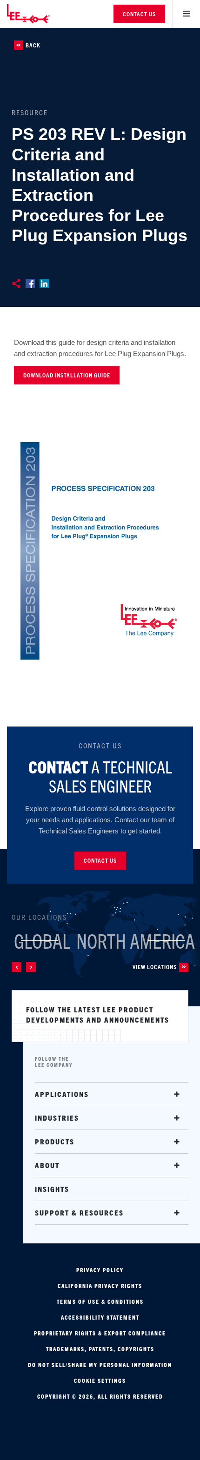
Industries (57, 1118)
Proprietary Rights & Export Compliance (100, 1333)
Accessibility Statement (100, 1317)
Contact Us (139, 14)
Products (54, 1141)
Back (33, 45)
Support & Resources (79, 1212)
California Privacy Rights (100, 1285)
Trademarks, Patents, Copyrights (100, 1349)
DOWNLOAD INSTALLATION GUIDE (66, 375)
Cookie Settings (100, 1380)
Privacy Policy (100, 1270)
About (47, 1165)
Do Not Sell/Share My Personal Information (100, 1364)
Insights (52, 1189)
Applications (62, 1094)
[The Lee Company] (35, 13)
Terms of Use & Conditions (100, 1301)
